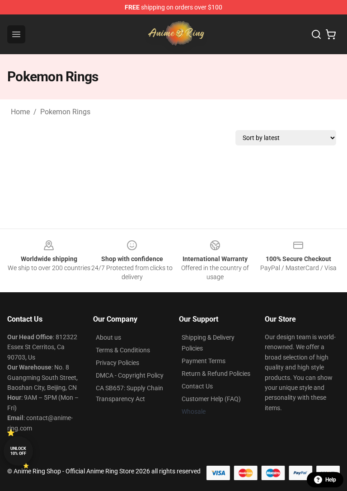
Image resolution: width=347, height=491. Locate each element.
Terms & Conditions (123, 350)
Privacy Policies (117, 362)
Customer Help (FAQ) (211, 398)
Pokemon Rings (65, 112)
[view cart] (330, 34)
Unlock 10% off (18, 451)
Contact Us (197, 386)
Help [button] (330, 480)
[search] (316, 34)
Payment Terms (203, 361)
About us (108, 337)
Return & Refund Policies (216, 373)
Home (20, 112)
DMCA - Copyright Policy (130, 375)
